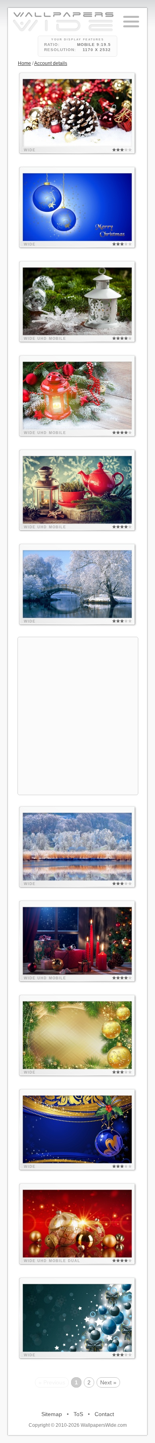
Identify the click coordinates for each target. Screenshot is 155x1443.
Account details (50, 63)
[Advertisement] (77, 715)
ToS (78, 1414)
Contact (104, 1414)
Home (24, 63)
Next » (108, 1382)
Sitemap (51, 1414)
